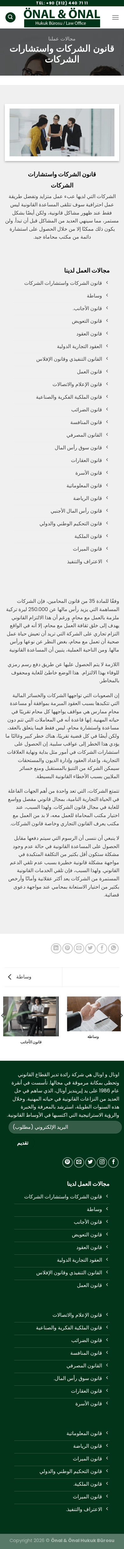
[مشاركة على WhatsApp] (113, 948)
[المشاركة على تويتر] (90, 948)
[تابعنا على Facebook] (113, 1162)
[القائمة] (115, 17)
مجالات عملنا (62, 38)
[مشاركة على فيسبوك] (102, 948)
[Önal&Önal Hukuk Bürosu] (62, 18)
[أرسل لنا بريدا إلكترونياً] (79, 1162)
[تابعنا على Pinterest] (67, 1162)
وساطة (23, 976)
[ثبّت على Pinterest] (67, 948)
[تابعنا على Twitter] (90, 1162)
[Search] (10, 17)
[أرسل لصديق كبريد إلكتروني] (79, 948)
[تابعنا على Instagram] (102, 1162)
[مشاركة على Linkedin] (56, 948)
